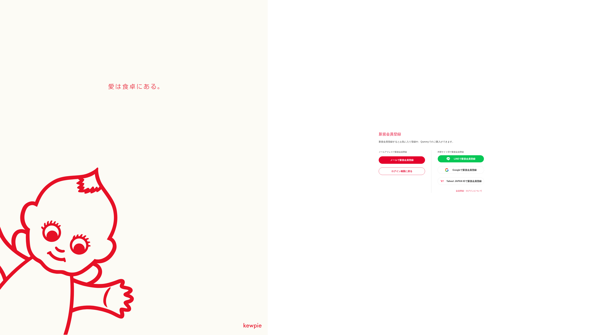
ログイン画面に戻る (401, 171)
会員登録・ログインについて (469, 191)
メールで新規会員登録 (402, 160)
